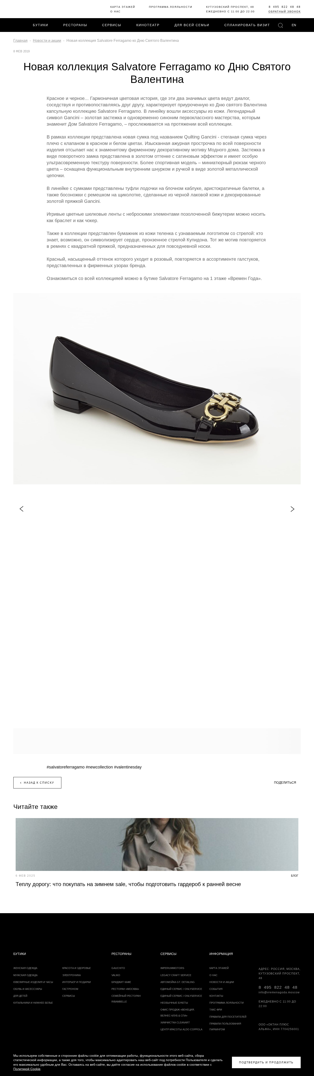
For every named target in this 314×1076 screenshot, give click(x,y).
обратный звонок (284, 11)
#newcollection (99, 767)
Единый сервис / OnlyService (181, 995)
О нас (115, 11)
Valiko (115, 975)
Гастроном (70, 989)
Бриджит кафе (121, 982)
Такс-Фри (215, 1009)
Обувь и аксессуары (27, 989)
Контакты (216, 995)
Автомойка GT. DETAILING (177, 982)
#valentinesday (128, 767)
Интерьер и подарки (76, 982)
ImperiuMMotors (172, 968)
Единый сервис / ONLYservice (181, 989)
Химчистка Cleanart (175, 1022)
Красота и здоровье (76, 968)
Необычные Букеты (174, 1002)
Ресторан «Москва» (125, 989)
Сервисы (68, 995)
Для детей (20, 995)
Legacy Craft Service (175, 975)
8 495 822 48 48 (285, 6)
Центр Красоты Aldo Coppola (181, 1029)
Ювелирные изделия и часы (33, 982)
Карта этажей (122, 7)
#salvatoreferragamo (66, 767)
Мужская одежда (25, 975)
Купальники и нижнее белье (33, 1002)
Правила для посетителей (227, 1016)
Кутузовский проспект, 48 (230, 7)
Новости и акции (221, 982)
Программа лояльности (170, 7)
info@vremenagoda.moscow (279, 992)
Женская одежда (25, 968)
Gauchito (118, 968)
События (216, 989)
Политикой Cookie (26, 1069)
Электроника (71, 975)
